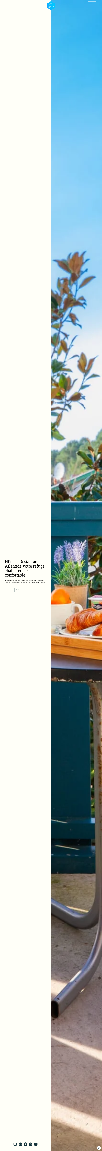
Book (17, 590)
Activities (27, 3)
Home (7, 3)
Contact (34, 3)
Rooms (13, 3)
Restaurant (19, 3)
